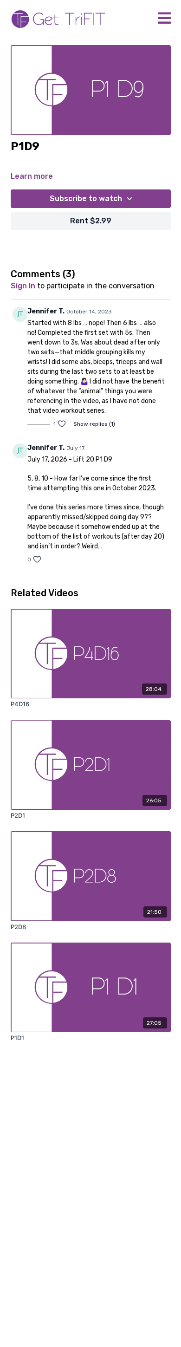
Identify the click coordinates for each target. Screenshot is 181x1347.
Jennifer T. (46, 311)
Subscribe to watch (86, 198)
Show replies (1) (94, 424)
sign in (23, 285)
